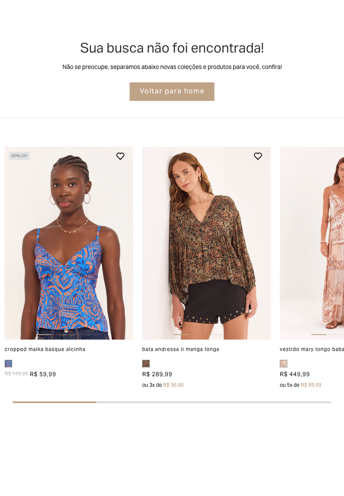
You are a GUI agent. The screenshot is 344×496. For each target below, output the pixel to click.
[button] (17, 243)
